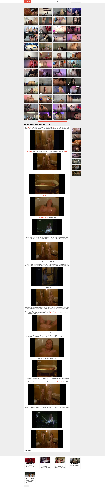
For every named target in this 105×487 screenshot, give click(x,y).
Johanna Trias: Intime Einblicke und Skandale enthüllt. (30, 463)
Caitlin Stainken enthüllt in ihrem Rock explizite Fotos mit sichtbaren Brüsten (75, 463)
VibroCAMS (29, 450)
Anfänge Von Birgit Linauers (44, 217)
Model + (52, 121)
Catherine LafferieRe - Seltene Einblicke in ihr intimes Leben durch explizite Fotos (45, 463)
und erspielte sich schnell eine (30, 239)
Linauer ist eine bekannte (28, 127)
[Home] (52, 1)
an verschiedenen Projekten (33, 195)
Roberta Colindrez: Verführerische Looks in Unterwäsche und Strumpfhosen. (60, 463)
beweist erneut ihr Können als (42, 195)
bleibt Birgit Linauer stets (43, 239)
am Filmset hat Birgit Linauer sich (29, 151)
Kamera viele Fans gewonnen (56, 127)
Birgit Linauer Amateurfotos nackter (54, 312)
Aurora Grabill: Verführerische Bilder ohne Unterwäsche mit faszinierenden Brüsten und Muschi (30, 478)
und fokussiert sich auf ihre (59, 381)
